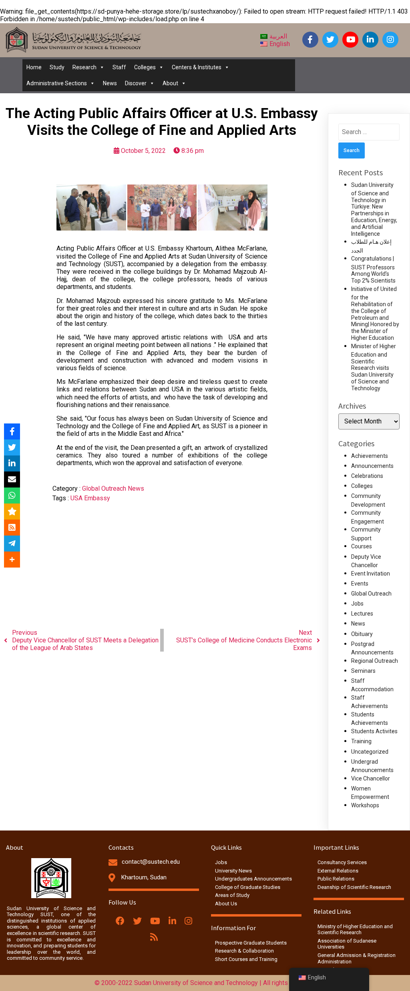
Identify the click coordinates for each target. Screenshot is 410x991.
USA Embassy (90, 498)
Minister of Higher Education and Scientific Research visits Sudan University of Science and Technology (373, 367)
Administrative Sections (56, 83)
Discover (136, 83)
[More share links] (12, 560)
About (170, 83)
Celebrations (367, 476)
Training (361, 741)
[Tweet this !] (12, 447)
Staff (119, 67)
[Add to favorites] (12, 512)
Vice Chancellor (370, 778)
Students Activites (374, 731)
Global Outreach (105, 488)
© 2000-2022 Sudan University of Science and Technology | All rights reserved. (205, 983)
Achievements (369, 456)
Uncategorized (369, 751)
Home (34, 67)
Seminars (363, 671)
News (110, 83)
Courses (361, 546)
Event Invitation (370, 573)
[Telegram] (12, 544)
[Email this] (12, 479)
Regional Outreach (374, 661)
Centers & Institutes (196, 67)
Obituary (362, 634)
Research (84, 67)
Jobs (357, 603)
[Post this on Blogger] (12, 528)
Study (57, 67)
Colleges (145, 67)
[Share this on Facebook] (12, 431)
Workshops (365, 805)
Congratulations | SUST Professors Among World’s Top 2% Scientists (373, 269)
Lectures (362, 613)
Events (359, 583)
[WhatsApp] (12, 495)
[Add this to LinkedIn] (12, 463)
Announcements (372, 466)
